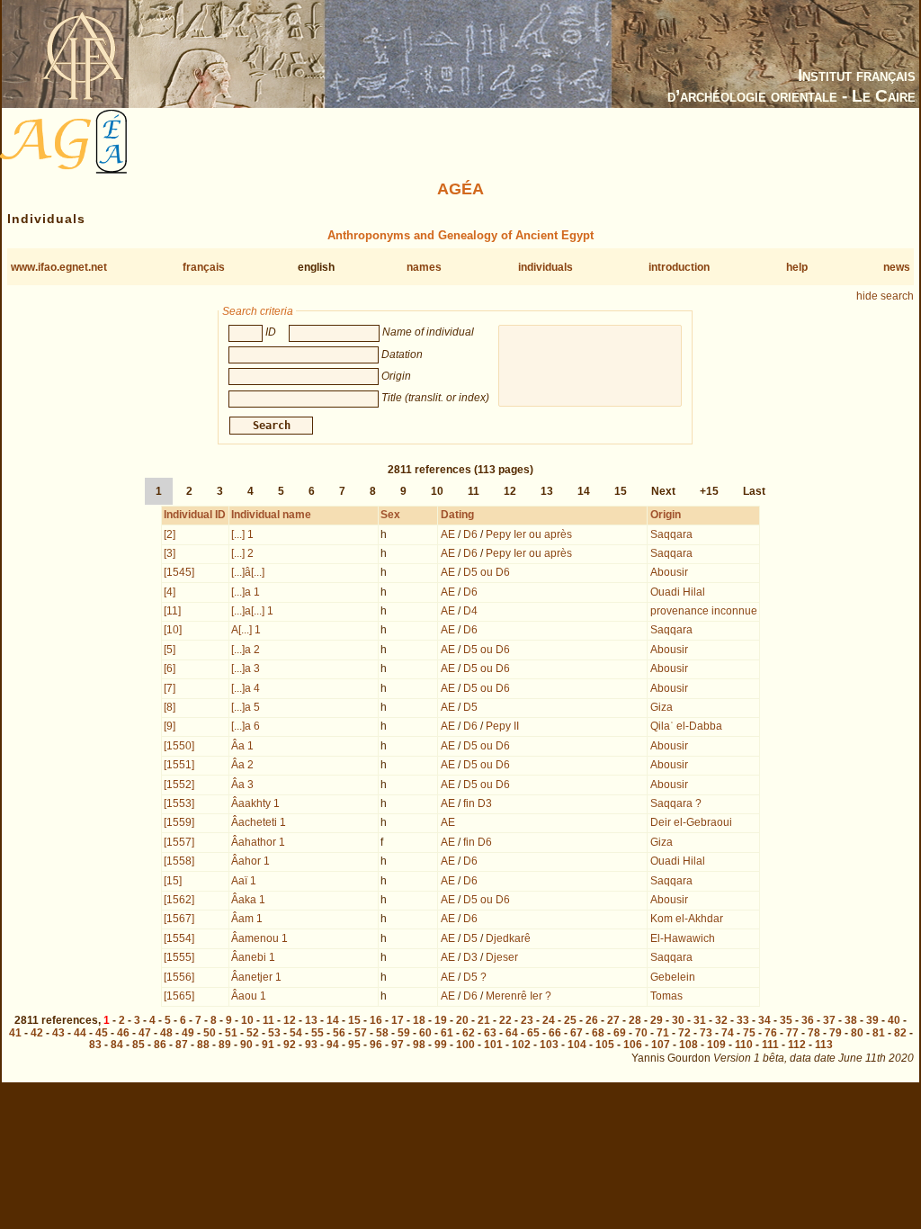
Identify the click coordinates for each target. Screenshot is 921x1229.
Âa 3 (242, 784)
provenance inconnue (703, 611)
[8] (169, 707)
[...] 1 (242, 534)
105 (604, 1044)
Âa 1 (242, 746)
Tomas (666, 996)
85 (138, 1044)
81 (878, 1033)
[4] (169, 592)
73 (706, 1033)
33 (743, 1020)
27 (613, 1020)
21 (484, 1020)
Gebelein (672, 977)
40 (894, 1020)
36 (807, 1020)
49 (188, 1033)
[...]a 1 (245, 592)
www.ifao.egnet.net (59, 267)
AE (448, 534)
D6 (470, 534)
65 (533, 1033)
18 (419, 1020)
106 (632, 1044)
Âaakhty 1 (255, 803)
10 (437, 491)
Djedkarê (508, 938)
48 (166, 1033)
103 (549, 1044)
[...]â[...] (247, 572)
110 (744, 1044)
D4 (470, 611)
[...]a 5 (245, 707)
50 (209, 1033)
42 (37, 1033)
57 (360, 1033)
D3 (470, 957)
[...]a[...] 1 (252, 611)
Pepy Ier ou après (529, 534)
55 (317, 1033)
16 (376, 1020)
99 (440, 1044)
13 (547, 491)
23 (527, 1020)
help (797, 267)
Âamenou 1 (259, 938)
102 (521, 1044)
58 (382, 1033)
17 (397, 1020)
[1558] (179, 861)
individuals (545, 267)
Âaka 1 (248, 899)
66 (555, 1033)
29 (656, 1020)
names (424, 267)
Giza (661, 707)
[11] (172, 611)
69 (619, 1033)
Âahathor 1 (258, 842)
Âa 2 (242, 764)
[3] (169, 553)
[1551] (179, 764)
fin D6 (477, 842)
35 (786, 1020)
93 (311, 1044)
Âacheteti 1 (258, 822)
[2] (169, 534)
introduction (679, 267)
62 (468, 1033)
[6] (169, 668)
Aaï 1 (243, 881)
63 (490, 1033)
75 (749, 1033)
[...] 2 (242, 553)
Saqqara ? (676, 803)
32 (721, 1020)
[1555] (179, 957)
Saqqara (671, 534)
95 (354, 1044)
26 (592, 1020)
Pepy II (502, 726)
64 (511, 1033)
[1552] (179, 784)
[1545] (179, 572)
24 (548, 1020)
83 (95, 1044)
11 (473, 491)
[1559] (179, 822)
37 (829, 1020)
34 (764, 1020)
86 (160, 1044)
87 (181, 1044)
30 (678, 1020)
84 (117, 1044)
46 (123, 1033)
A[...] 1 (246, 629)
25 (570, 1020)
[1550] (179, 746)
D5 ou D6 (486, 572)
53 (274, 1033)
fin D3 (477, 803)
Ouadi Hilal (677, 592)
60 (425, 1033)
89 (225, 1044)
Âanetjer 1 (256, 977)
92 (289, 1044)
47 (145, 1033)
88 (203, 1044)
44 (80, 1033)
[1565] (179, 996)
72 (684, 1033)
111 (770, 1044)
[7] (169, 688)
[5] (169, 649)
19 (440, 1020)
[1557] (179, 842)
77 (792, 1033)
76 (771, 1033)
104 (577, 1044)
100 (465, 1044)
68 (598, 1033)
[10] (173, 629)
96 (376, 1044)
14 (583, 491)
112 (797, 1044)
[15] (173, 881)
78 (814, 1033)
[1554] (179, 938)
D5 (470, 707)
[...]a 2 (245, 649)
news (896, 267)
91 (268, 1044)
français (204, 267)
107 (660, 1044)
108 (688, 1044)
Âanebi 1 (253, 957)
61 (447, 1033)
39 (872, 1020)
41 (15, 1033)
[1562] (179, 899)
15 (620, 491)
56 (339, 1033)
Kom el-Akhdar (686, 918)
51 (231, 1033)
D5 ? (475, 977)
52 (252, 1033)
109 (716, 1044)
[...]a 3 (245, 668)
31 (699, 1020)
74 (727, 1033)
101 (493, 1044)
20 (462, 1020)
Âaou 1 (248, 996)
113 (824, 1044)
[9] (169, 726)
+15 (709, 491)
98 (419, 1044)
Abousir (669, 572)
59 (404, 1033)
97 (397, 1044)
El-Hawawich (682, 938)
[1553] (179, 803)
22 (505, 1020)
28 (635, 1020)
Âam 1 (247, 918)
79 (835, 1033)
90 (246, 1044)
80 (857, 1033)
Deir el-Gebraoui (691, 822)
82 (900, 1033)
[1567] (179, 918)
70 (641, 1033)
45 (101, 1033)
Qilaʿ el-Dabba (686, 726)
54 (296, 1033)
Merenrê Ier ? (518, 996)
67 (576, 1033)
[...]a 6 (245, 726)
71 (663, 1033)
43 (58, 1033)
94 (332, 1044)
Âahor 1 (250, 861)
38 (851, 1020)
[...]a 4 (245, 688)
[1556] (179, 977)
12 (510, 491)
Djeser (502, 957)
